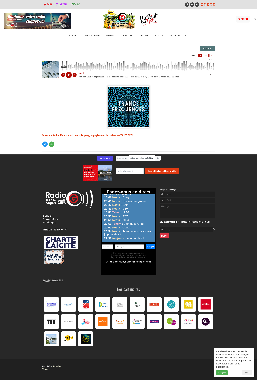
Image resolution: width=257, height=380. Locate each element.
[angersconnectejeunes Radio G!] (86, 321)
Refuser (247, 373)
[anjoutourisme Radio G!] (171, 321)
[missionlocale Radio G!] (137, 321)
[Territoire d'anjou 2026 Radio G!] (51, 304)
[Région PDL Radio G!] (103, 304)
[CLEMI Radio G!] (188, 321)
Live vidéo (62, 4)
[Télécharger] (51, 144)
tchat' (77, 4)
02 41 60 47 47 (208, 4)
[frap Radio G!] (171, 304)
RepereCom (57, 366)
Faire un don (175, 35)
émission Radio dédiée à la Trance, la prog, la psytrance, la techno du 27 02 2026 (87, 135)
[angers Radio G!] (86, 304)
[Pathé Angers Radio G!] (68, 339)
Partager (105, 158)
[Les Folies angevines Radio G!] (205, 321)
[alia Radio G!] (120, 321)
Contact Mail (57, 280)
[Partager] (45, 144)
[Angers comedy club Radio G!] (86, 339)
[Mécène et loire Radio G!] (68, 304)
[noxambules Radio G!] (154, 321)
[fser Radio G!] (137, 304)
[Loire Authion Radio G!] (51, 339)
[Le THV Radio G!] (51, 321)
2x (211, 55)
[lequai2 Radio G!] (188, 304)
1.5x (206, 55)
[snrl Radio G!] (154, 304)
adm (46, 369)
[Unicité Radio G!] (103, 321)
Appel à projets (92, 35)
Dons (49, 4)
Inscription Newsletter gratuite (162, 170)
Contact (144, 35)
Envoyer (164, 235)
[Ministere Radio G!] (120, 304)
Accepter (222, 373)
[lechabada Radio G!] (205, 304)
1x (200, 55)
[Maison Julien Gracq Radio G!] (68, 321)
